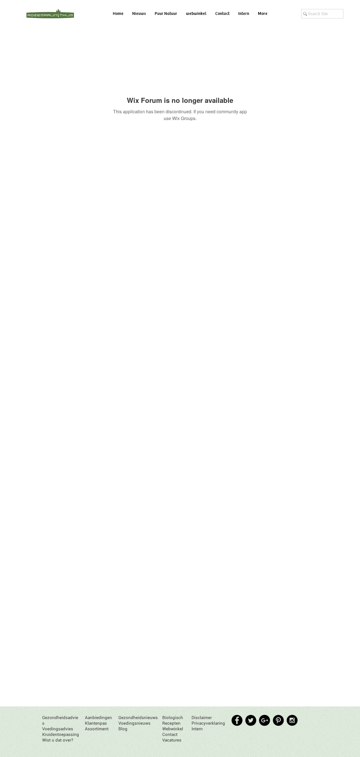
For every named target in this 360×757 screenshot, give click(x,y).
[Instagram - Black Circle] (292, 720)
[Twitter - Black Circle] (250, 720)
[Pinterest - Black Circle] (278, 720)
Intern (197, 728)
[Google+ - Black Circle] (264, 720)
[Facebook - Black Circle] (236, 720)
